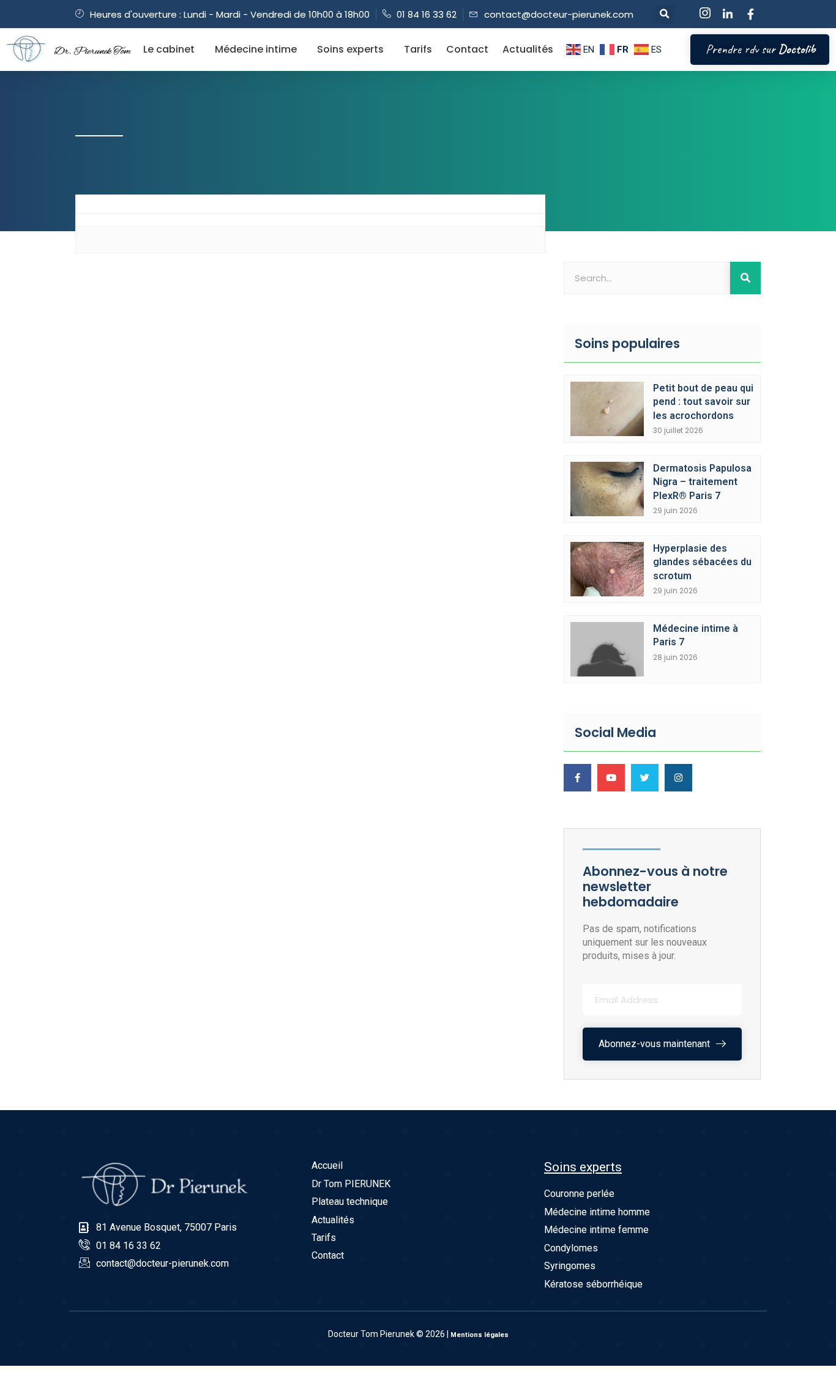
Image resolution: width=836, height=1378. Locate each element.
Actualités (527, 49)
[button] (664, 14)
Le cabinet (169, 49)
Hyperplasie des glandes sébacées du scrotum (702, 562)
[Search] (745, 278)
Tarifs (418, 49)
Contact (467, 49)
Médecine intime (256, 49)
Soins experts (350, 49)
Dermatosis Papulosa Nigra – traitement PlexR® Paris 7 (702, 482)
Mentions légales (479, 1335)
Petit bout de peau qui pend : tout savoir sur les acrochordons (703, 401)
